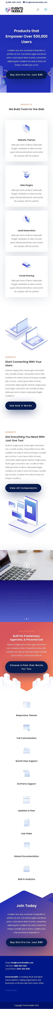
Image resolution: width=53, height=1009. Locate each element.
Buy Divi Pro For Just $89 (26, 74)
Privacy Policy (11, 990)
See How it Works (21, 405)
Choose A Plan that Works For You (26, 667)
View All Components (23, 488)
